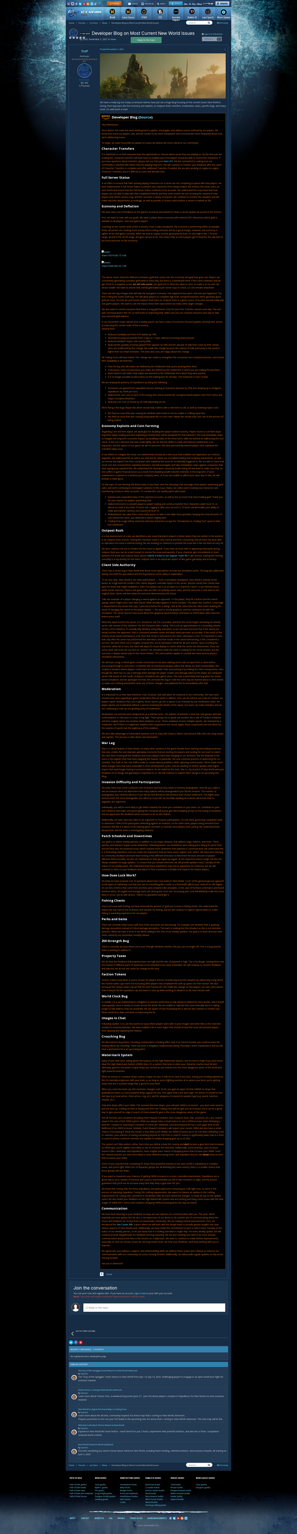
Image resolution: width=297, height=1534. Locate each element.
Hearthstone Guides (129, 1496)
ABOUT (73, 1518)
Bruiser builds (177, 1487)
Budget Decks (126, 1490)
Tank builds (176, 1484)
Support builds (177, 1499)
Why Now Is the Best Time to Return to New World (101, 1425)
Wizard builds (151, 1502)
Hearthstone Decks (128, 1484)
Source (145, 117)
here (168, 161)
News (106, 22)
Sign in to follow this (213, 34)
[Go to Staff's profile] (73, 33)
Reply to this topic (146, 40)
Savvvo (84, 1373)
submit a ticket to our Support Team (167, 555)
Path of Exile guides (78, 1484)
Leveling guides (101, 1499)
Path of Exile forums (78, 1496)
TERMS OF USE (136, 1518)
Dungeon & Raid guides (105, 1496)
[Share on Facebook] (76, 1342)
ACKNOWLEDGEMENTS (157, 1518)
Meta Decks (125, 1487)
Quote (109, 1274)
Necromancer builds (154, 1496)
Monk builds (150, 1493)
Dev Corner (125, 1224)
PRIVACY (121, 1518)
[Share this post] (225, 49)
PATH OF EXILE (76, 1477)
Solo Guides (125, 1499)
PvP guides (99, 1490)
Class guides (100, 1484)
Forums (83, 22)
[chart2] (106, 262)
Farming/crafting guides (155, 1505)
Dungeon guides (203, 1487)
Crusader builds (152, 1487)
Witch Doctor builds (154, 1499)
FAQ (110, 1518)
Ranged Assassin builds (181, 1490)
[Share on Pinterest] (80, 1342)
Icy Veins (95, 22)
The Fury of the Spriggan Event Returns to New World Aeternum (107, 1371)
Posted (112, 49)
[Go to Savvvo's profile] (74, 1377)
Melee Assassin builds (180, 1493)
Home (73, 22)
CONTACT (85, 1518)
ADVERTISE (99, 1518)
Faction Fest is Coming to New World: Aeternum (100, 1390)
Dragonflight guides (103, 1493)
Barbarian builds (152, 1484)
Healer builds (176, 1496)
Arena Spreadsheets (129, 1493)
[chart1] (106, 251)
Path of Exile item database (81, 1493)
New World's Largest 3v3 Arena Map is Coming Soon (102, 1409)
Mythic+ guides (101, 1487)
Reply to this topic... (98, 1307)
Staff (84, 51)
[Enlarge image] (163, 75)
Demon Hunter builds (154, 1490)
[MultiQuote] (101, 1274)
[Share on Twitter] (71, 1342)
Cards (122, 1502)
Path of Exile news (77, 1490)
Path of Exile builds (78, 1487)
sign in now (140, 1293)
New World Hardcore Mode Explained (95, 1445)
